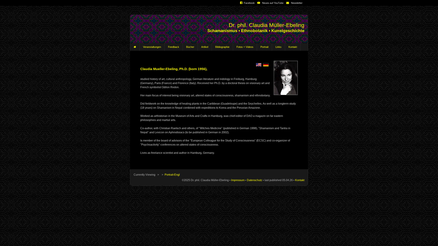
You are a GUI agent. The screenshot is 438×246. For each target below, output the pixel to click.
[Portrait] (266, 64)
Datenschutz (254, 180)
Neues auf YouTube (272, 3)
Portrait (264, 46)
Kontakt (292, 46)
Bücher (190, 46)
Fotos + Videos (244, 46)
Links (278, 46)
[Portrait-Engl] (258, 64)
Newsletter (296, 3)
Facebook (249, 3)
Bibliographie (222, 46)
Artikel (204, 46)
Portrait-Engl (172, 174)
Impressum (237, 180)
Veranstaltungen (152, 46)
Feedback (173, 46)
